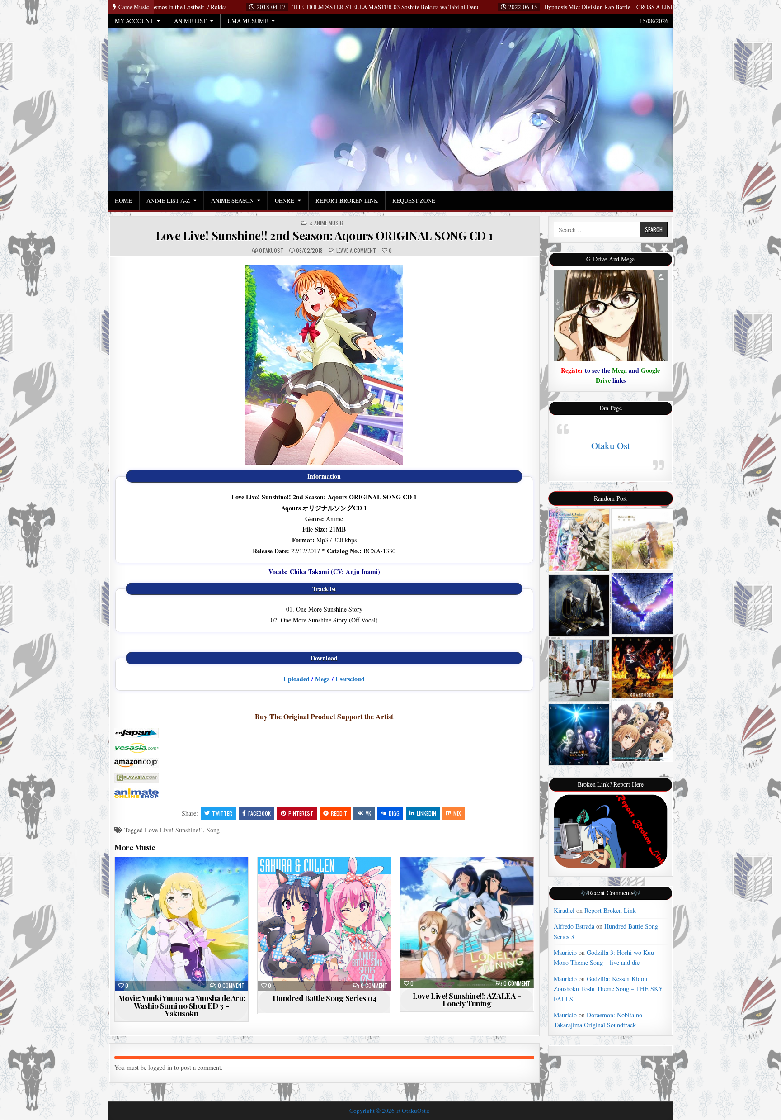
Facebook (259, 813)
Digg (394, 813)
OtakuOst (271, 250)
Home (123, 200)
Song (213, 830)
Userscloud (350, 678)
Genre (284, 200)
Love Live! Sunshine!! (174, 830)
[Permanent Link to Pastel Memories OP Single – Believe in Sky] (642, 539)
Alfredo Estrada (574, 926)
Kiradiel (564, 910)
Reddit (339, 813)
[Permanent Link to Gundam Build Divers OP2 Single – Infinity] (579, 670)
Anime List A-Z (168, 200)
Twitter (222, 813)
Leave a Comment (356, 250)
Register (572, 370)
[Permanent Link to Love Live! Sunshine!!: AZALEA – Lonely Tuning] (466, 922)
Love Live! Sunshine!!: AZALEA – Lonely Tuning (467, 999)
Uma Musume (247, 21)
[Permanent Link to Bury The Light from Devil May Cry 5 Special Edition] (642, 603)
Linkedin (426, 813)
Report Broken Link (346, 200)
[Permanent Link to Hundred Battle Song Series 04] (324, 924)
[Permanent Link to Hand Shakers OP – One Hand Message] (579, 605)
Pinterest (300, 813)
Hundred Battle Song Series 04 (324, 998)
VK (368, 813)
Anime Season (232, 200)
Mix (457, 813)
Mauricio (565, 952)
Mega (322, 678)
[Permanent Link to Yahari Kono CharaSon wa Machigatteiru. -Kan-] (642, 731)
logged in (160, 1067)
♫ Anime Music (326, 223)
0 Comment (231, 985)
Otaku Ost (610, 445)
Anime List (190, 21)
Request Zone (413, 200)
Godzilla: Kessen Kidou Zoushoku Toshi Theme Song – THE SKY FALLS (608, 988)
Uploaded (296, 678)
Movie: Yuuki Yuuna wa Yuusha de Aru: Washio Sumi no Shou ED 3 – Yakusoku (181, 1005)
